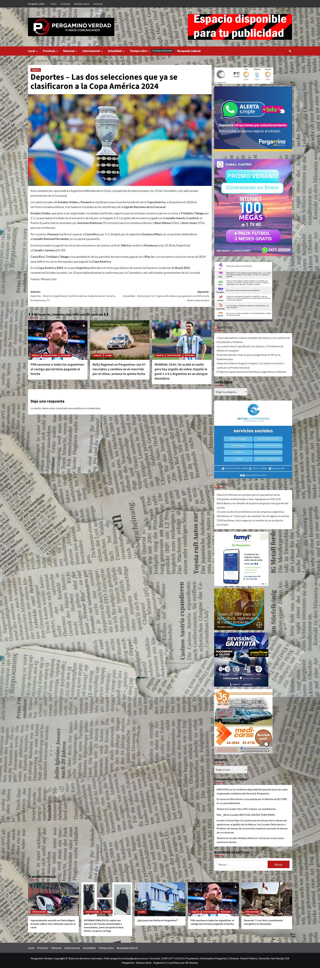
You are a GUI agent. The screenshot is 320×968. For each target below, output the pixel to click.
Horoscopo (267, 321)
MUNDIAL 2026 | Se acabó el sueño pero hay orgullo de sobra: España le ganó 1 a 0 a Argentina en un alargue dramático (181, 371)
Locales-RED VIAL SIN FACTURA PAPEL (252, 814)
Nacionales (65, 355)
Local (31, 51)
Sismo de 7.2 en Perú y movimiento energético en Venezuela (263, 922)
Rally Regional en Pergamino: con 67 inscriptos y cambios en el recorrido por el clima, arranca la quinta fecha (119, 369)
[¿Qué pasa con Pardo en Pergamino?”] (160, 899)
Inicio (53, 3)
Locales (108, 355)
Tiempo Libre (151, 51)
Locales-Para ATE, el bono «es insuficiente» (252, 808)
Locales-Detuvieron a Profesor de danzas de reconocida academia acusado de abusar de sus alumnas (252, 828)
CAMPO (222, 484)
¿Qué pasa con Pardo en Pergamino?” (157, 920)
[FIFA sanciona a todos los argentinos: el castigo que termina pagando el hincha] (58, 340)
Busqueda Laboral (188, 51)
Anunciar (98, 3)
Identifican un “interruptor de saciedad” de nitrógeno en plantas (253, 516)
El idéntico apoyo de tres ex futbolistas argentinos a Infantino (251, 371)
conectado (62, 408)
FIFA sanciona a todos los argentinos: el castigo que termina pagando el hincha (57, 369)
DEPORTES (225, 327)
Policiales (107, 911)
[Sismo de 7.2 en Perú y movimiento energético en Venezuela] (266, 899)
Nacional (68, 51)
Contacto (65, 3)
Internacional (91, 51)
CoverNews (173, 962)
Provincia (49, 51)
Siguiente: (166, 296)
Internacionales (50, 355)
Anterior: (73, 296)
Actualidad (115, 51)
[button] (290, 51)
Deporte (35, 70)
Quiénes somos (82, 3)
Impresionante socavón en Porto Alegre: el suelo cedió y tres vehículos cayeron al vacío (53, 924)
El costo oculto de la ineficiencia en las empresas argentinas (250, 511)
